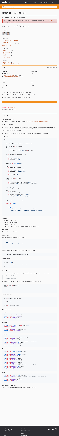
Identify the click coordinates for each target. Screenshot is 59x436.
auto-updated (12, 107)
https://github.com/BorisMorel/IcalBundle (37, 121)
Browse (27, 2)
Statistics (23, 429)
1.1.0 (4, 102)
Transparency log (6, 45)
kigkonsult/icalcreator (9, 75)
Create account (44, 2)
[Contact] (49, 429)
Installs (5, 50)
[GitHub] (56, 429)
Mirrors (4, 435)
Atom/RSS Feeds (6, 430)
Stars (4, 55)
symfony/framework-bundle (11, 76)
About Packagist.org (7, 429)
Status (22, 433)
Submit (34, 2)
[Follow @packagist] (53, 429)
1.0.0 (4, 104)
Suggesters (6, 54)
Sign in (53, 2)
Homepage (5, 42)
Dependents (6, 52)
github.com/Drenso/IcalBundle (10, 40)
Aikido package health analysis (11, 64)
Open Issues (6, 57)
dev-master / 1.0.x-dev (8, 100)
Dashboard (24, 435)
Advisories (6, 62)
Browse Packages (25, 430)
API (2, 433)
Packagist (6, 2)
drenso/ (7, 13)
